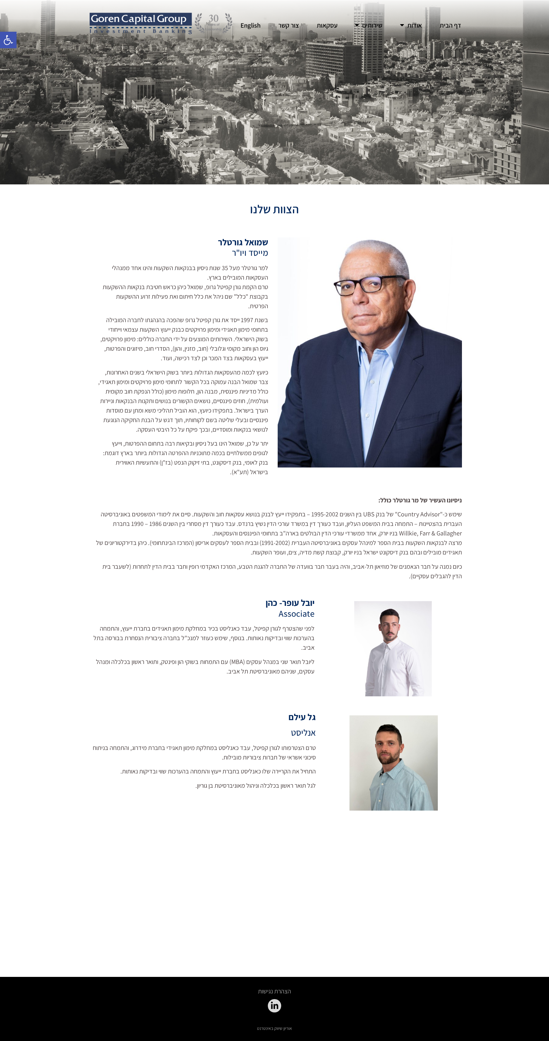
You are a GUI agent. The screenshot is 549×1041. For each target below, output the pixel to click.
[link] (8, 40)
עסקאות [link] (327, 25)
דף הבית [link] (450, 25)
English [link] (251, 25)
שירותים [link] (372, 25)
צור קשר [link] (288, 25)
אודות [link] (414, 25)
